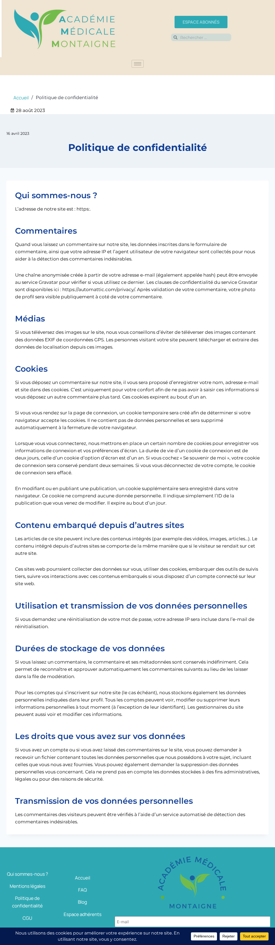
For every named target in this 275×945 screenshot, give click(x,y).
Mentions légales (27, 886)
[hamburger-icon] (138, 64)
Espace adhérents (83, 914)
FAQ (82, 890)
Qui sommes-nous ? (27, 874)
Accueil (82, 878)
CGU (27, 918)
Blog (82, 902)
